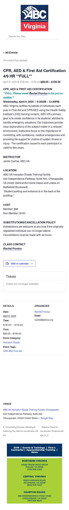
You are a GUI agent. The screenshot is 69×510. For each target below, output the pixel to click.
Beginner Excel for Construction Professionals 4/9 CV (52, 431)
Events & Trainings (33, 447)
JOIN (16, 447)
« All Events (10, 52)
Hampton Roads (11, 342)
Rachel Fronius (38, 93)
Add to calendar (20, 263)
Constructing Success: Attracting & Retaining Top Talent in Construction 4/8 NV (20, 431)
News (34, 452)
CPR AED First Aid (12, 351)
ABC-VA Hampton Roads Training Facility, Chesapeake (31, 409)
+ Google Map (46, 418)
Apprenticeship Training (40, 449)
